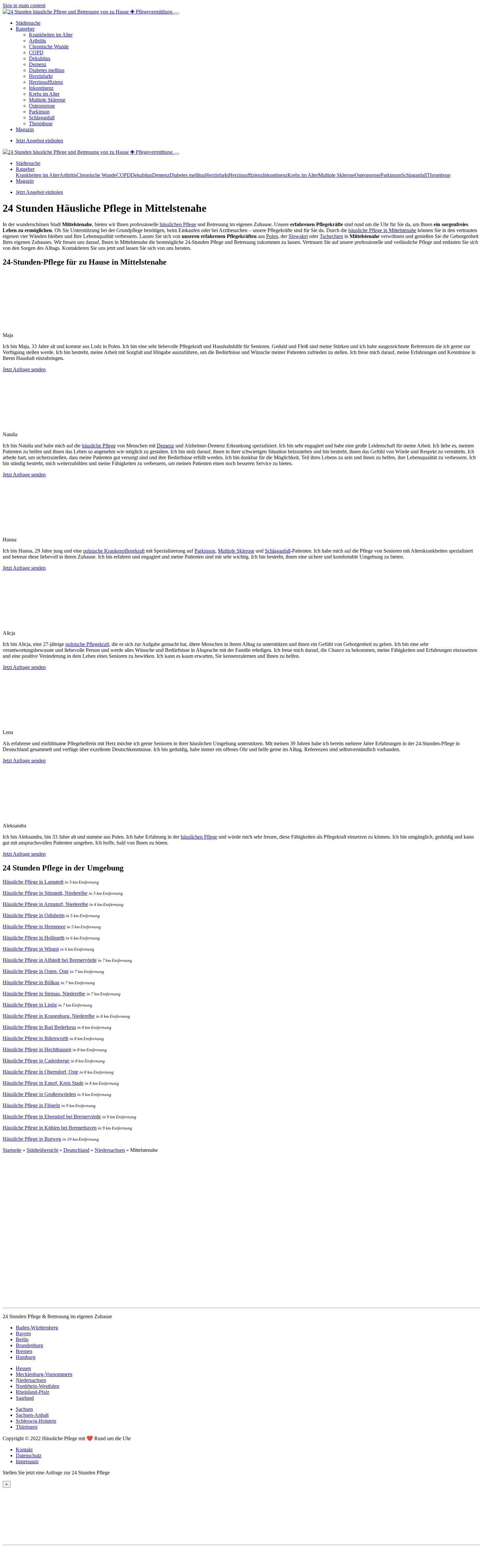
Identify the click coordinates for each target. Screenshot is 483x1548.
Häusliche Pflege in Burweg (32, 1139)
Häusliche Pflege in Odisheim (33, 915)
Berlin (22, 1339)
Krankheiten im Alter (51, 34)
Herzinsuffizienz (46, 82)
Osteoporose (42, 105)
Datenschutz (28, 1455)
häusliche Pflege (99, 445)
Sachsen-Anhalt (32, 1415)
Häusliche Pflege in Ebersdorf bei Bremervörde (52, 1116)
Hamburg (25, 1357)
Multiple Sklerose (47, 100)
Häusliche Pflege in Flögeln (31, 1105)
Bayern (23, 1333)
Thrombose (41, 123)
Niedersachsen (110, 1150)
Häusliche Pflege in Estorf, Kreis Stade (43, 1083)
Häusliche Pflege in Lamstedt (33, 882)
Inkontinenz (41, 88)
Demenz (37, 64)
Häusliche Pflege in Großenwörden (39, 1094)
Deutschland (76, 1150)
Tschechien (331, 236)
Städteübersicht (42, 1150)
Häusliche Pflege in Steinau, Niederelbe (44, 993)
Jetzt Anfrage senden (24, 369)
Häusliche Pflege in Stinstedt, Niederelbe (45, 893)
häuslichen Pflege (178, 224)
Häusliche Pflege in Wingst (31, 949)
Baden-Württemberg (37, 1327)
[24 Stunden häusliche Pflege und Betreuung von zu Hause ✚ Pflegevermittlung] (88, 11)
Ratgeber (25, 29)
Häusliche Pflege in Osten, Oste (36, 971)
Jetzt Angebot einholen (39, 140)
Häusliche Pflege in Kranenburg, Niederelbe (49, 1016)
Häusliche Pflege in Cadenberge (36, 1060)
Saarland (25, 1398)
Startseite (12, 1150)
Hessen (23, 1368)
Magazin (25, 129)
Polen (272, 236)
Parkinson (39, 111)
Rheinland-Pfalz (32, 1392)
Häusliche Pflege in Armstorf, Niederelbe (45, 904)
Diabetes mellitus (46, 70)
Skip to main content (24, 5)
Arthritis (37, 40)
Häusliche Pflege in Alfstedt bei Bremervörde (50, 960)
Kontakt (24, 1449)
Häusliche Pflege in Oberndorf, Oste (40, 1072)
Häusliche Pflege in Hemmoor (34, 926)
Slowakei (298, 236)
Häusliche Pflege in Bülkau (31, 982)
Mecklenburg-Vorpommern (44, 1374)
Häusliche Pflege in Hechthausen (37, 1049)
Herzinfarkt (41, 76)
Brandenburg (29, 1345)
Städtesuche (28, 23)
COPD (36, 52)
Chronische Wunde (49, 46)
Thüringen (26, 1427)
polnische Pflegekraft (87, 644)
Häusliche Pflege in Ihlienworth (35, 1038)
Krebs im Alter (44, 94)
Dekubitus (39, 58)
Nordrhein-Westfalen (37, 1386)
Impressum (27, 1461)
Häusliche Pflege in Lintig (30, 1005)
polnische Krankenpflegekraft (114, 551)
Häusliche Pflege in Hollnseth (33, 938)
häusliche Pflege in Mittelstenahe (382, 230)
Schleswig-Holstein (36, 1421)
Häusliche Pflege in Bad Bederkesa (39, 1027)
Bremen (24, 1351)
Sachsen (24, 1409)
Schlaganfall (42, 117)
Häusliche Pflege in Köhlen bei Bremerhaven (50, 1128)
